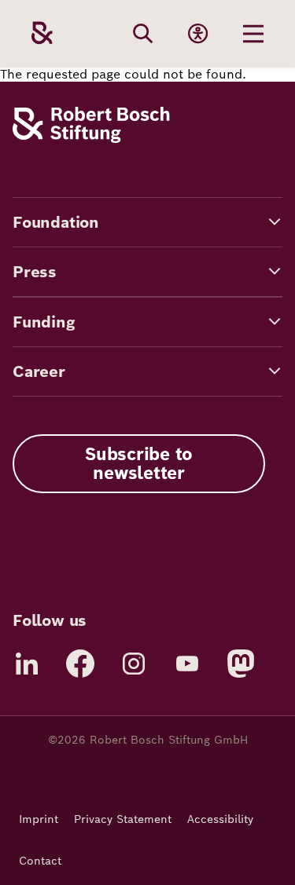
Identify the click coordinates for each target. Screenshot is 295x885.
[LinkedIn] (27, 663)
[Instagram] (134, 663)
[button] (147, 222)
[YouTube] (187, 663)
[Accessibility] (198, 34)
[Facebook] (80, 663)
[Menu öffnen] (253, 34)
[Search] (143, 34)
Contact (40, 861)
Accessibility (220, 819)
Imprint (38, 819)
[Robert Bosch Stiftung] (91, 138)
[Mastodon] (241, 663)
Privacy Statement (122, 819)
